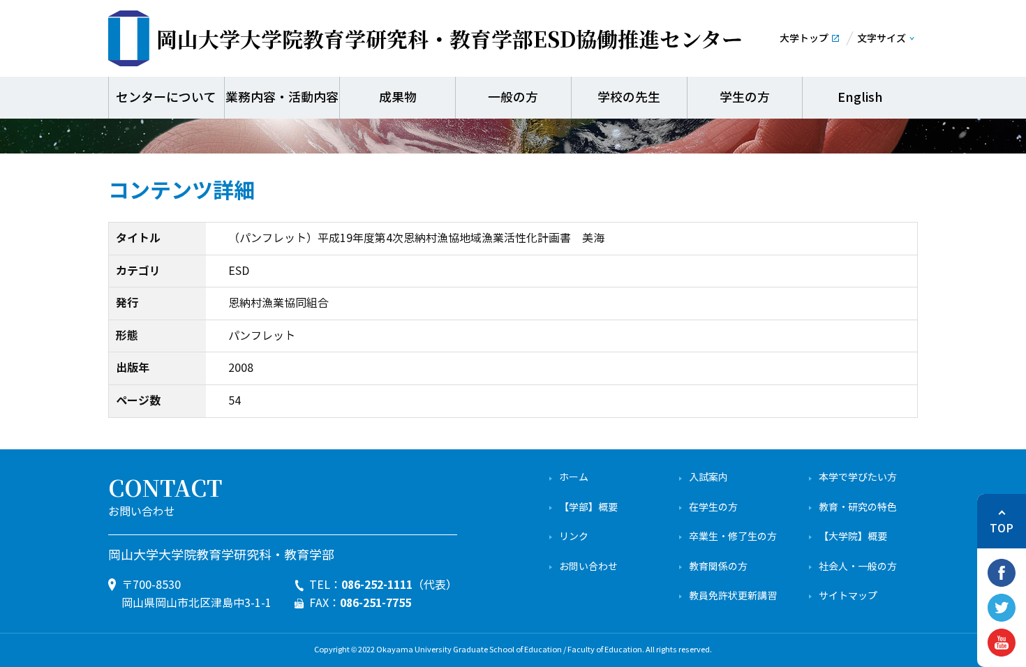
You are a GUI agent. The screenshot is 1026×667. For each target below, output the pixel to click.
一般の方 (513, 97)
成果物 (398, 97)
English (860, 97)
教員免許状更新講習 (733, 596)
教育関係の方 (718, 567)
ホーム (573, 478)
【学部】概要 (588, 508)
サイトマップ (848, 596)
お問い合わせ (588, 567)
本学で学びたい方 (858, 478)
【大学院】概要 (853, 537)
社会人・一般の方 (858, 567)
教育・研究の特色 (858, 508)
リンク (573, 537)
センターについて (166, 97)
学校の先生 (628, 97)
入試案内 (708, 478)
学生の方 (745, 97)
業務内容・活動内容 (282, 97)
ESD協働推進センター (449, 38)
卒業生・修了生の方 (733, 537)
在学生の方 (713, 508)
